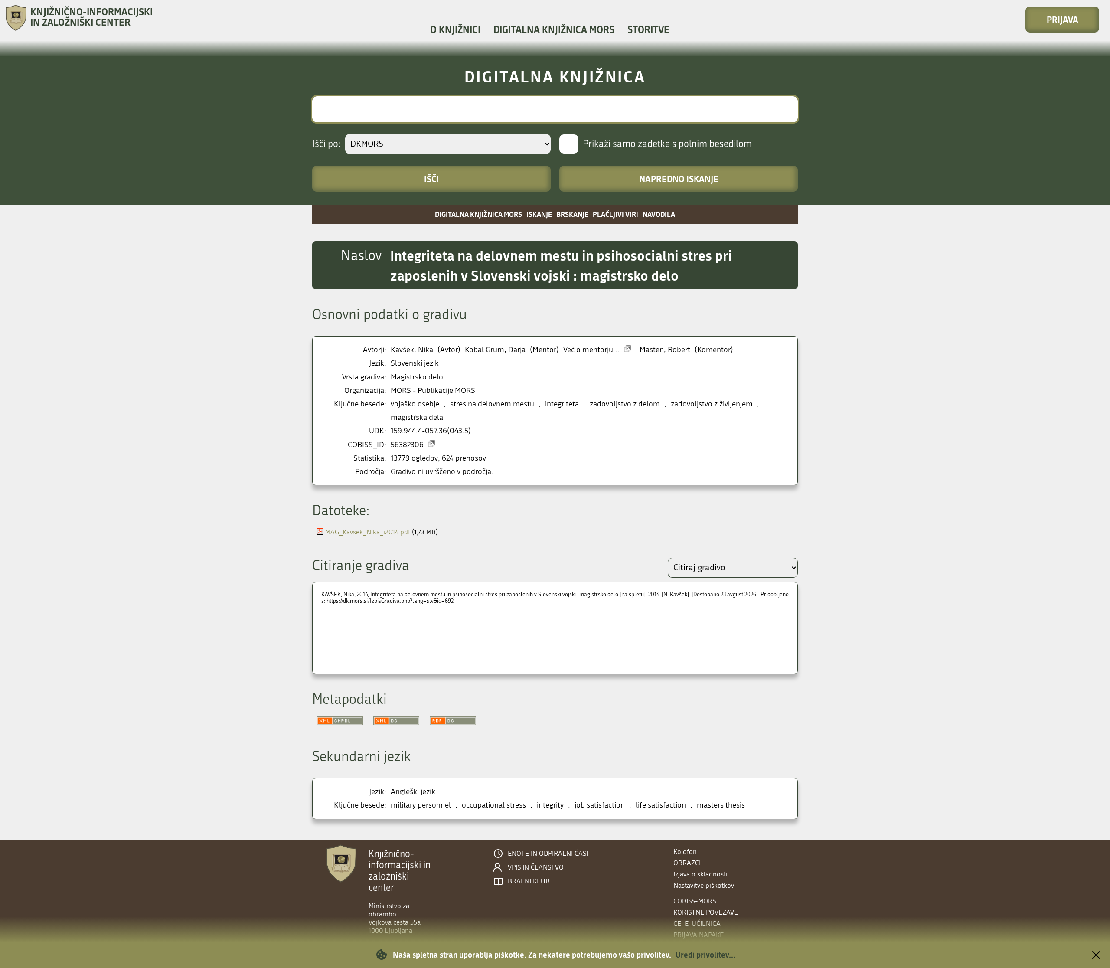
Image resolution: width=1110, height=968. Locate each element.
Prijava (1062, 19)
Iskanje (539, 214)
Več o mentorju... (591, 349)
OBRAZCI (687, 863)
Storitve (648, 29)
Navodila (659, 214)
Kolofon (685, 851)
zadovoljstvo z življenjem (712, 404)
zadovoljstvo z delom (625, 404)
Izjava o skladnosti (700, 874)
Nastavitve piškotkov (703, 885)
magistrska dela (417, 417)
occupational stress (494, 805)
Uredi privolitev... (705, 954)
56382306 (407, 444)
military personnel (421, 805)
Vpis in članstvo (536, 867)
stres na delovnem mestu (492, 404)
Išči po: (326, 144)
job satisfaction (600, 805)
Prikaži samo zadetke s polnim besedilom (667, 144)
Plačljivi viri (615, 214)
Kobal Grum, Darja (495, 349)
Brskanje (572, 214)
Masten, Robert (665, 349)
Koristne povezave (705, 912)
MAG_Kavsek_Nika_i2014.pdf (367, 532)
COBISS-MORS (694, 901)
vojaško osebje (415, 404)
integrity (550, 805)
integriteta (562, 404)
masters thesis (721, 805)
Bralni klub (529, 881)
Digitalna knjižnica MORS (553, 29)
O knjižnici (455, 29)
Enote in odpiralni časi (548, 853)
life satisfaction (661, 805)
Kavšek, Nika (412, 349)
